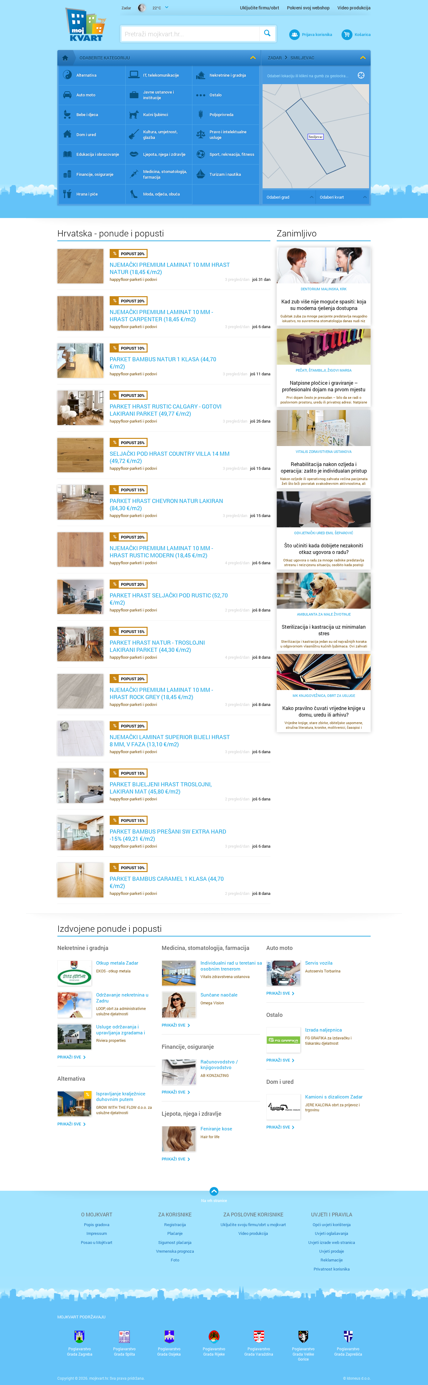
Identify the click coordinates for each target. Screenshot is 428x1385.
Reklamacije (332, 1260)
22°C (141, 7)
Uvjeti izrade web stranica (331, 1242)
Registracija (175, 1224)
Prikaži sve (69, 1057)
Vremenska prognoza (175, 1251)
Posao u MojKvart (96, 1242)
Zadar (275, 58)
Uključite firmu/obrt (259, 8)
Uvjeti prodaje (331, 1251)
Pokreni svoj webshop (308, 8)
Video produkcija (354, 8)
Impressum (96, 1233)
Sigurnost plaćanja (174, 1242)
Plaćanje (175, 1233)
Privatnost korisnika (332, 1269)
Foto (175, 1260)
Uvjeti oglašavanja (331, 1233)
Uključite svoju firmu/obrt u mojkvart (253, 1224)
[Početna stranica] (65, 58)
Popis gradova (96, 1224)
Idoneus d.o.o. (359, 1378)
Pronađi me (361, 75)
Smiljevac (302, 58)
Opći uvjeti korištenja (332, 1224)
